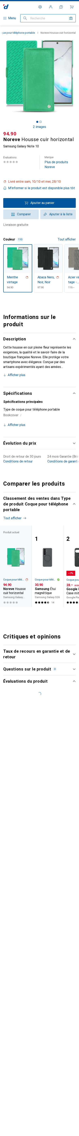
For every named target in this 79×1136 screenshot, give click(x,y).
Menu (12, 18)
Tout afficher (67, 239)
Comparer (24, 214)
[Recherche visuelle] (71, 18)
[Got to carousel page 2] (41, 122)
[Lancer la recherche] (25, 18)
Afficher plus (16, 375)
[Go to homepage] (6, 6)
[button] (39, 181)
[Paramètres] (40, 7)
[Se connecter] (51, 7)
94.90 (10, 134)
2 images (39, 127)
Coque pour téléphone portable (14, 579)
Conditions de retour (18, 461)
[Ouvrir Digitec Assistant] (61, 7)
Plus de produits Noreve (56, 162)
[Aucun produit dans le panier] (71, 7)
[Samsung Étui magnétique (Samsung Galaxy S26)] (47, 566)
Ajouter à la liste (61, 214)
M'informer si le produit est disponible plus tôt (41, 188)
